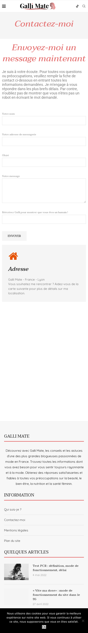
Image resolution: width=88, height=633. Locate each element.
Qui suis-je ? (12, 509)
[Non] (83, 621)
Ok (44, 627)
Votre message (11, 176)
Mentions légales (16, 530)
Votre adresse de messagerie (19, 134)
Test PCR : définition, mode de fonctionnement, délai (56, 568)
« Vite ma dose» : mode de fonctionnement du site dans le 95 (56, 594)
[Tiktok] (77, 6)
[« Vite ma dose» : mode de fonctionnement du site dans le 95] (16, 596)
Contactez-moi (14, 520)
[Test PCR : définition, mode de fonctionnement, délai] (16, 572)
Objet (5, 155)
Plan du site (12, 541)
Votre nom (8, 114)
